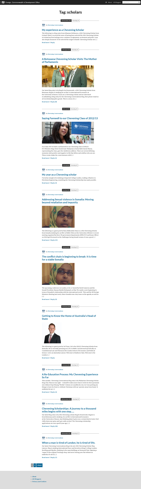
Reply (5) (54, 299)
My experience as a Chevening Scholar (63, 29)
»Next (39, 465)
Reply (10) (54, 426)
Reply (53, 42)
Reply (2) (54, 392)
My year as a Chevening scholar (59, 174)
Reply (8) (54, 102)
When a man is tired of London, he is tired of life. (68, 442)
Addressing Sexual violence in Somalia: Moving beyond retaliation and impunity (68, 201)
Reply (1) (54, 158)
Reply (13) (54, 240)
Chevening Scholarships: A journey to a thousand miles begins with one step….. (69, 410)
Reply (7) (54, 457)
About (110, 2)
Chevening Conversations (55, 25)
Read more (45, 42)
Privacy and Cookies (39, 481)
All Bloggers (117, 2)
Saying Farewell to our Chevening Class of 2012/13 (70, 118)
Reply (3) (54, 183)
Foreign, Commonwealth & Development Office (23, 2)
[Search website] (139, 2)
